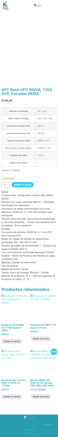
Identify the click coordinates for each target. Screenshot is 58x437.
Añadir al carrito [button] (12, 341)
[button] (54, 6)
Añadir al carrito (22, 184)
